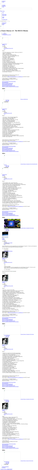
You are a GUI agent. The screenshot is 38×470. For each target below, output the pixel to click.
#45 (4, 263)
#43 (4, 179)
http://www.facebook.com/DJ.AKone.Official (9, 81)
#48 (4, 414)
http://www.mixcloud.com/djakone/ (7, 148)
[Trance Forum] (16, 9)
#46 (4, 286)
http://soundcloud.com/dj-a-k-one (7, 149)
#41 (4, 49)
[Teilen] (0, 36)
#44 (4, 244)
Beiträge (3, 109)
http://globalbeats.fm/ (5, 82)
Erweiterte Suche (4, 19)
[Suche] (0, 10)
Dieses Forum (4, 15)
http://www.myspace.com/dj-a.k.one (7, 83)
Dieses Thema (4, 14)
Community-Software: (6, 469)
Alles (3, 12)
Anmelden (3, 5)
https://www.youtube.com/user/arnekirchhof (8, 85)
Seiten (3, 17)
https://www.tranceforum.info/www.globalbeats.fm (15, 76)
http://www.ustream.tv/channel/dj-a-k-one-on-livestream (10, 86)
